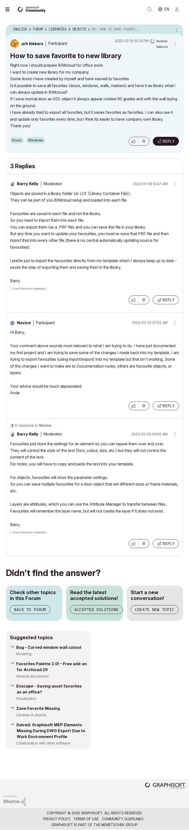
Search (149, 9)
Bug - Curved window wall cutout (48, 647)
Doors (17, 140)
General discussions (32, 676)
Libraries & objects (31, 715)
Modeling (24, 654)
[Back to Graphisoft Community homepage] (32, 9)
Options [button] (176, 29)
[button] (133, 141)
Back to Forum (30, 609)
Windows (35, 140)
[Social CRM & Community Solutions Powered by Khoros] (15, 800)
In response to (33, 425)
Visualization (26, 698)
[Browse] (10, 9)
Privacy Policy (56, 819)
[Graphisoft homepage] (165, 786)
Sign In (179, 9)
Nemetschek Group (119, 825)
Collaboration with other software (43, 743)
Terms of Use (86, 819)
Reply (168, 141)
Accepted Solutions (96, 609)
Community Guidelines (122, 819)
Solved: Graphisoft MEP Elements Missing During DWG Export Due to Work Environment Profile (50, 730)
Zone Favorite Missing (38, 708)
